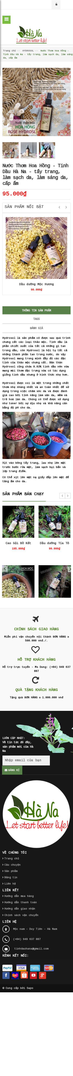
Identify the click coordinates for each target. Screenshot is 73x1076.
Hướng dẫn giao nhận (19, 908)
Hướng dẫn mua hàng (19, 896)
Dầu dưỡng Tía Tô (54, 543)
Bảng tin (10, 877)
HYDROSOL (28, 51)
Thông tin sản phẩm (36, 310)
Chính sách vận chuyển (21, 915)
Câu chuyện (12, 864)
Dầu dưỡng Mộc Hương (36, 284)
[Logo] (36, 814)
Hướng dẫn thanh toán (20, 902)
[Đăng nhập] (56, 4)
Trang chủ (9, 51)
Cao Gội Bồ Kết (18, 543)
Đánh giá (36, 328)
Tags (36, 319)
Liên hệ (10, 883)
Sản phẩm (10, 871)
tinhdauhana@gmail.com (31, 948)
